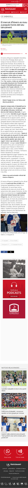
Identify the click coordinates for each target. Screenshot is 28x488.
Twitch (18, 483)
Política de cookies (19, 471)
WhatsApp (25, 483)
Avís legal (6, 471)
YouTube (22, 483)
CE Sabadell (5, 240)
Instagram (2, 483)
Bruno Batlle (13, 240)
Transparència (11, 468)
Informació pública (21, 468)
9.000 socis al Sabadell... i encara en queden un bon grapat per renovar (12, 412)
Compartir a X (10, 252)
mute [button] (26, 53)
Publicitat (11, 471)
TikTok (14, 483)
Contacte (4, 468)
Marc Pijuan (3, 48)
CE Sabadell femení (16, 244)
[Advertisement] (14, 329)
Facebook (10, 483)
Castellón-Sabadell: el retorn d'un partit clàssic (13, 390)
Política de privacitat (14, 473)
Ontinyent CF (5, 244)
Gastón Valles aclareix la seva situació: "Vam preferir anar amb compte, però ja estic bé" (13, 436)
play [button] (2, 54)
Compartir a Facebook (4, 252)
